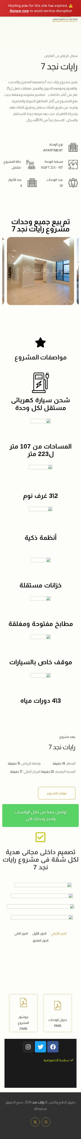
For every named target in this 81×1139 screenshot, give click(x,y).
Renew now (19, 11)
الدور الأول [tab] (39, 933)
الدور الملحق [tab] (40, 940)
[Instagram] (28, 1046)
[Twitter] (40, 1046)
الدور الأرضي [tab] (59, 933)
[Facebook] (52, 1046)
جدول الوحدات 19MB (57, 1023)
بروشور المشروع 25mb (23, 1022)
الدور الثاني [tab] (21, 933)
